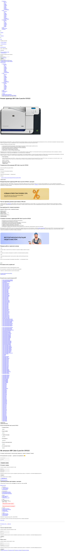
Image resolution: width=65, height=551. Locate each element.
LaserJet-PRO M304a (5, 372)
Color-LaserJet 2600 (5, 307)
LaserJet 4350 (4, 385)
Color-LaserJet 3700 (5, 297)
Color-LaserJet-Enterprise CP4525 (7, 319)
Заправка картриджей (5, 497)
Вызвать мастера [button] (3, 485)
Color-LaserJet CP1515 (5, 312)
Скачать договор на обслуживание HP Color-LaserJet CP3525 (11, 177)
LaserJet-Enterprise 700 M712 (6, 333)
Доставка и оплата (5, 511)
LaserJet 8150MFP (5, 379)
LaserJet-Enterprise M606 (6, 338)
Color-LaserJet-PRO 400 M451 (7, 347)
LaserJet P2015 (4, 402)
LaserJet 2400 (4, 396)
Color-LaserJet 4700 (5, 289)
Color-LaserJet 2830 (5, 304)
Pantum (5, 7)
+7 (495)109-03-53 (3, 478)
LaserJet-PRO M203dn (5, 373)
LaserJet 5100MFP (5, 382)
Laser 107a (4, 355)
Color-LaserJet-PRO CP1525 (6, 345)
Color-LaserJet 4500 (5, 294)
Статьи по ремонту (5, 514)
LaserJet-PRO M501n (5, 369)
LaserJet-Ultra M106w (5, 356)
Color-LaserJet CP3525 (5, 300)
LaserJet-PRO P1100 (5, 365)
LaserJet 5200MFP (5, 381)
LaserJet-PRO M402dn (5, 370)
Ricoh (5, 17)
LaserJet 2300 (4, 397)
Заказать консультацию (4, 423)
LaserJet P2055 (4, 399)
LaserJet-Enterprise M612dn (6, 334)
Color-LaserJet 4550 (5, 292)
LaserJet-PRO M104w (5, 376)
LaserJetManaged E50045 (6, 281)
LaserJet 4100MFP (5, 388)
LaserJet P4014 (4, 391)
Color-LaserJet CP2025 (5, 309)
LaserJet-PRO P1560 (5, 359)
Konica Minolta (6, 9)
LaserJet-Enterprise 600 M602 (6, 341)
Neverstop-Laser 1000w (6, 318)
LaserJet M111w (4, 282)
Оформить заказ (5, 163)
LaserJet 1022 (4, 411)
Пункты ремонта (5, 515)
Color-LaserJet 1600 (5, 310)
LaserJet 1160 (4, 408)
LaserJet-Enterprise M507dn (6, 343)
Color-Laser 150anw (5, 353)
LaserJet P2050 (4, 400)
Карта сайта (2, 520)
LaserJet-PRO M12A (5, 378)
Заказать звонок (3, 179)
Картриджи (4, 19)
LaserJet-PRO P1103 (5, 363)
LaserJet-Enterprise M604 (6, 340)
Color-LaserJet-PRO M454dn (6, 346)
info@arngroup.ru (3, 47)
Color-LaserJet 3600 (5, 298)
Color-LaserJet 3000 (5, 303)
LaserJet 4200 (4, 387)
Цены (3, 27)
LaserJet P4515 (4, 384)
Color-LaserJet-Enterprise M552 (7, 329)
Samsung (5, 5)
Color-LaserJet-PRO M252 (6, 352)
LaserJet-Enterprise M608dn (6, 336)
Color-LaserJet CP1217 (5, 314)
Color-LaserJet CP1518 (5, 311)
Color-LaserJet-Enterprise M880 (7, 321)
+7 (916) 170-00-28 (3, 42)
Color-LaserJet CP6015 (5, 283)
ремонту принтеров (41, 228)
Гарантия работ (4, 510)
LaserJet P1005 (4, 419)
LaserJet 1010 (4, 415)
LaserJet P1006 (4, 418)
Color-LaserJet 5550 (5, 284)
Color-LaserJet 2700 (5, 305)
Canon (5, 3)
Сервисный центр (5, 513)
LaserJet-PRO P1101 (5, 364)
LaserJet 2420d (4, 394)
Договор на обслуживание (6, 509)
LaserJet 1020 (4, 412)
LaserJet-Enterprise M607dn (6, 337)
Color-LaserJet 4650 (5, 290)
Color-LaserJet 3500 (5, 302)
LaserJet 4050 (4, 389)
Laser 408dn (4, 354)
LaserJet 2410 (4, 395)
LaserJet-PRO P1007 (5, 366)
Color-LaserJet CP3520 (5, 301)
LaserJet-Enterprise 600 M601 (6, 342)
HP (4, 2)
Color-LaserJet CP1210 (5, 316)
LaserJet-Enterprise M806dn (6, 332)
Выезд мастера (4, 28)
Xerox (5, 6)
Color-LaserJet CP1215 (5, 315)
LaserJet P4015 (4, 390)
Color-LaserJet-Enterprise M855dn (7, 279)
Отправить (2, 536)
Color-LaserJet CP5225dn (6, 286)
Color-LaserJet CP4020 (5, 295)
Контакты (3, 29)
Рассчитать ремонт (3, 216)
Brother (5, 4)
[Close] (1, 525)
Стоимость (36, 184)
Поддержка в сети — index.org (5, 523)
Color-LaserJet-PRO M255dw (6, 350)
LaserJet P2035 (4, 401)
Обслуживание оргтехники (6, 492)
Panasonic (5, 8)
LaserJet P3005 (4, 392)
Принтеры (4, 1)
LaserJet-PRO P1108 (5, 361)
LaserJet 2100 (4, 398)
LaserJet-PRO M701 (5, 368)
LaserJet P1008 (4, 417)
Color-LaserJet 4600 (5, 291)
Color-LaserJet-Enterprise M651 (7, 325)
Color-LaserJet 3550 (5, 299)
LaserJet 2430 (4, 393)
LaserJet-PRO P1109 (5, 360)
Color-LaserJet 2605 (5, 306)
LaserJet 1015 (4, 414)
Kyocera (5, 11)
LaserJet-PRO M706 (5, 367)
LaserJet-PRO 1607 (5, 357)
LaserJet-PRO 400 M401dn (6, 371)
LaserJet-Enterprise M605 (6, 339)
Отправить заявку (4, 462)
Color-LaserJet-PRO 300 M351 (7, 349)
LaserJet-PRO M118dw (5, 375)
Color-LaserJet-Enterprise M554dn (7, 327)
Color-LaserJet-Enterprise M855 (7, 322)
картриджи (9, 203)
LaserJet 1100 (4, 410)
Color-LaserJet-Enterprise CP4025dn (7, 320)
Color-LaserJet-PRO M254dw (6, 351)
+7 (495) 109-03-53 (3, 52)
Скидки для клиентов (5, 508)
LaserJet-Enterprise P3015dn (6, 330)
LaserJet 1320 (4, 404)
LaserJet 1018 (4, 413)
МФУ (3, 10)
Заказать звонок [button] (3, 62)
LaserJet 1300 (4, 405)
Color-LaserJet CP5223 (5, 287)
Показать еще (3, 422)
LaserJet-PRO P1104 (5, 362)
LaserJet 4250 (4, 386)
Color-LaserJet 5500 (5, 285)
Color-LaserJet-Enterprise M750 (7, 324)
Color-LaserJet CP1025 (5, 317)
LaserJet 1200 (4, 407)
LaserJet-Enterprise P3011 (6, 331)
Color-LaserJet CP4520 (5, 293)
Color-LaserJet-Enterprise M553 (7, 328)
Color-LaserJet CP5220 (5, 288)
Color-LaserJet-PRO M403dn (6, 348)
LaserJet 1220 (4, 406)
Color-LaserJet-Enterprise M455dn (7, 280)
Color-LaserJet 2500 (5, 308)
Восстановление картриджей (7, 493)
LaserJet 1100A (4, 409)
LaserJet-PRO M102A (5, 377)
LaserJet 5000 (4, 383)
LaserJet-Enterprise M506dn (6, 344)
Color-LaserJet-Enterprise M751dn (7, 323)
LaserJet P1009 (4, 416)
